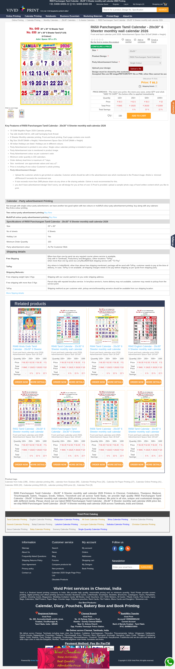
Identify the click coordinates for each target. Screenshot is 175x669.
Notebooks (51, 16)
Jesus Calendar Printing (17, 529)
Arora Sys (35, 660)
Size (94, 50)
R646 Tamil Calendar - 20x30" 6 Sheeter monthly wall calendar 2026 (67, 349)
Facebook (114, 548)
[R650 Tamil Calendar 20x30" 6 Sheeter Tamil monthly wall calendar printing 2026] (10, 113)
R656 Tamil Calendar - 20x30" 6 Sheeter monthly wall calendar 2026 (106, 432)
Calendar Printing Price (91, 482)
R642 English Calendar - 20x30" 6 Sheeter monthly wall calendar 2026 (144, 349)
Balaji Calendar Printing (42, 524)
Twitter (121, 548)
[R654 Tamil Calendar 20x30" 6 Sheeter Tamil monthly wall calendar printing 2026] (68, 408)
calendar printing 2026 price (60, 485)
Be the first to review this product (105, 42)
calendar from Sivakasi (65, 482)
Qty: (109, 115)
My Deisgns (87, 564)
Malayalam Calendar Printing (66, 519)
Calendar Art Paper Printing (118, 482)
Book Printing (88, 568)
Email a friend (154, 39)
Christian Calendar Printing (143, 524)
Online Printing (13, 16)
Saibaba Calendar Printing (118, 524)
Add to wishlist (128, 41)
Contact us (26, 573)
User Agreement (29, 564)
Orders (85, 552)
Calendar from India (13, 482)
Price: (145, 82)
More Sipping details (15, 293)
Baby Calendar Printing (40, 529)
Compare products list (61, 564)
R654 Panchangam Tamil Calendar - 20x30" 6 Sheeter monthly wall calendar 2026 (65, 432)
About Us (127, 16)
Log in (126, 4)
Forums (55, 560)
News (54, 552)
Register (116, 4)
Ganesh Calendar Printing (18, 524)
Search (55, 548)
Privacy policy (28, 568)
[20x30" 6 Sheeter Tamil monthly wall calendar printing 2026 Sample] (21, 113)
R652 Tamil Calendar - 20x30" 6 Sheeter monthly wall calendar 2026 (29, 432)
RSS (127, 548)
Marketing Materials (93, 16)
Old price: (147, 79)
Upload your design (101, 68)
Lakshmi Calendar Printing (66, 524)
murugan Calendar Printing (92, 524)
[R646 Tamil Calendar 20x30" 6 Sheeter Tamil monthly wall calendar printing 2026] (68, 326)
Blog (54, 556)
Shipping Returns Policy (32, 560)
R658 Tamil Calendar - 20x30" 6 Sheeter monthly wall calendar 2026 (144, 432)
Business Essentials (69, 16)
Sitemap (25, 548)
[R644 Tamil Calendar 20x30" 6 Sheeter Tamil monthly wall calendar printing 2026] (107, 326)
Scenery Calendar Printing (64, 529)
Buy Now (48, 212)
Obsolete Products (60, 579)
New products (58, 568)
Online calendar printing (39, 482)
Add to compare (141, 40)
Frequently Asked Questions (34, 556)
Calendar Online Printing (146, 482)
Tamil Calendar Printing (17, 519)
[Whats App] (169, 662)
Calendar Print (83, 485)
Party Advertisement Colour (105, 62)
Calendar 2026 (11, 485)
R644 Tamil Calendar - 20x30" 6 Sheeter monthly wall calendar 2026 (106, 349)
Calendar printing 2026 (34, 485)
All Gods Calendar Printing (93, 519)
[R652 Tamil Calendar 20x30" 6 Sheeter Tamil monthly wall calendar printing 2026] (29, 408)
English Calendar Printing (41, 519)
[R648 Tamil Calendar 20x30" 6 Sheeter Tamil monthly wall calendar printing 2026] (29, 326)
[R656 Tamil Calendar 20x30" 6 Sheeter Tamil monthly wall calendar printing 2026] (107, 408)
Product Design (99, 56)
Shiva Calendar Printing (118, 519)
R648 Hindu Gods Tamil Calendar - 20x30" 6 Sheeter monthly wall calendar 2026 (27, 349)
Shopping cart (88, 560)
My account (87, 548)
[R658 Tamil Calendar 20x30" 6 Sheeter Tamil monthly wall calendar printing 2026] (145, 408)
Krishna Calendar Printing (142, 519)
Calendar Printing (33, 16)
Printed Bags (113, 16)
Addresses (86, 556)
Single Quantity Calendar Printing (92, 529)
